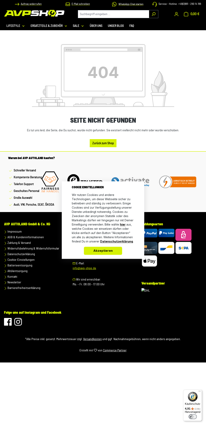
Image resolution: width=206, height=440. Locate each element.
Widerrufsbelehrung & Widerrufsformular (33, 248)
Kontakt (12, 276)
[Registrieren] (176, 14)
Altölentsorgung (17, 271)
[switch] (193, 416)
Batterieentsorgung (19, 265)
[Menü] (199, 392)
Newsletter (14, 282)
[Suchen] (153, 14)
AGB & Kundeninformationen (25, 237)
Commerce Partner (115, 350)
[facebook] (8, 323)
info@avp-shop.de (84, 268)
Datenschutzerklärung (21, 254)
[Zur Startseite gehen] (34, 13)
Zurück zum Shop (103, 143)
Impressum (14, 231)
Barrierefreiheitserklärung (23, 288)
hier (123, 224)
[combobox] (113, 14)
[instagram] (18, 323)
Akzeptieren (103, 251)
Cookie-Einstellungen (21, 259)
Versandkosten (92, 339)
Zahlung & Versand (19, 242)
